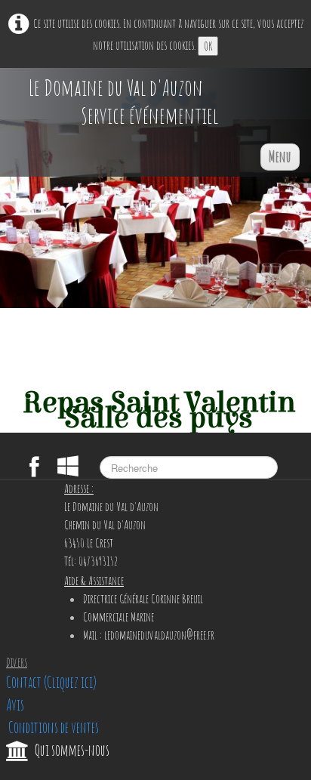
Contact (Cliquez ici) (51, 682)
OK (208, 46)
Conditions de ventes (52, 727)
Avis (15, 704)
